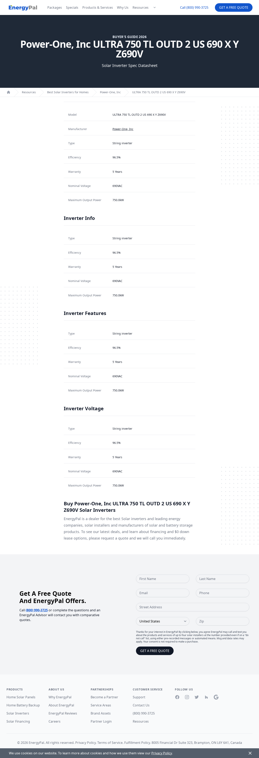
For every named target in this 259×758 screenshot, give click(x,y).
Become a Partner (104, 697)
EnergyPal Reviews (63, 713)
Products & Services (97, 7)
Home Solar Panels (20, 697)
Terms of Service (110, 742)
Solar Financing (18, 721)
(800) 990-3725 (37, 610)
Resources (141, 7)
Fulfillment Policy (137, 742)
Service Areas (101, 705)
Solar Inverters (17, 713)
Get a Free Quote (233, 7)
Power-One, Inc (110, 92)
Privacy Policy (85, 742)
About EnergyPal (61, 705)
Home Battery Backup (23, 705)
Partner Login (101, 721)
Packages (54, 7)
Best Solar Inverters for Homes (68, 92)
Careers (55, 721)
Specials (72, 7)
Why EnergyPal (60, 697)
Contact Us (141, 705)
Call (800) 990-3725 (194, 7)
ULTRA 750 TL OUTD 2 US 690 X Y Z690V (158, 92)
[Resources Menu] (155, 7)
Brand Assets (101, 713)
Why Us (122, 7)
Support (139, 697)
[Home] (8, 92)
